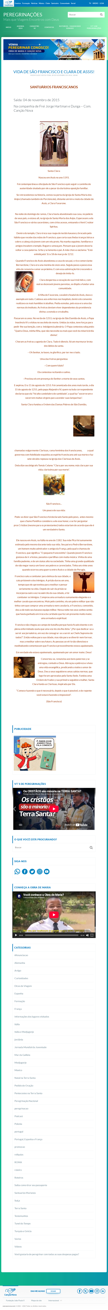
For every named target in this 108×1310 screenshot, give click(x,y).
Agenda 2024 (20, 27)
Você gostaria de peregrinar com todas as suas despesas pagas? (46, 1254)
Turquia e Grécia (23, 1231)
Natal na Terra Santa (25, 1078)
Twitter (85, 1291)
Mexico (18, 1070)
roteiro (18, 1170)
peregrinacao (21, 1108)
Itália (17, 1024)
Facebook (79, 1291)
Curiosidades (21, 978)
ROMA (18, 1162)
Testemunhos (21, 1216)
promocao (19, 1146)
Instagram (97, 1291)
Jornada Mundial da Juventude (30, 1047)
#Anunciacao (21, 955)
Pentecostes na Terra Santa (28, 1093)
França (18, 1009)
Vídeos (18, 1246)
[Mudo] (87, 935)
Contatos (49, 27)
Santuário (55, 3)
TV (90, 3)
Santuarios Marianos (25, 1193)
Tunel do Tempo (22, 1223)
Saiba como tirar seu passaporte (30, 1185)
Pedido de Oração (23, 1085)
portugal (18, 1131)
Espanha (18, 993)
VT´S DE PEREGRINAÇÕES (94, 27)
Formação (19, 1001)
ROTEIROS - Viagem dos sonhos (70, 27)
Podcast (18, 1116)
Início (8, 27)
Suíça (17, 1200)
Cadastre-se (35, 27)
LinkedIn (103, 1291)
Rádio (95, 3)
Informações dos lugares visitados (31, 1016)
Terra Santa (20, 1208)
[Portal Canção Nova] (8, 3)
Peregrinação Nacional (26, 1101)
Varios (17, 1239)
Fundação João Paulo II (15, 1301)
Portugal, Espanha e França (28, 1139)
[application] (53, 914)
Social (73, 3)
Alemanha (19, 963)
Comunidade (65, 3)
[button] (14, 809)
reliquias (18, 1154)
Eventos (18, 3)
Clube (48, 3)
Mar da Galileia (22, 1055)
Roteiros (18, 1177)
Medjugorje (20, 1062)
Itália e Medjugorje (24, 1031)
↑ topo (54, 1284)
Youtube (91, 1291)
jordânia (18, 1039)
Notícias (34, 3)
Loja (102, 3)
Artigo (17, 970)
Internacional (53, 1301)
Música (41, 3)
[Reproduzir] (16, 935)
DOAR (53, 1291)
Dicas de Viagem (23, 986)
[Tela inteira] (92, 935)
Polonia (18, 1124)
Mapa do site (36, 1301)
